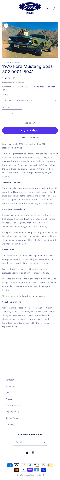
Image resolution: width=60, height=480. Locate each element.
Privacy (9, 399)
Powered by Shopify (37, 475)
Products (5, 95)
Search (9, 392)
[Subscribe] (44, 442)
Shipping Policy (12, 411)
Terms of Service (13, 405)
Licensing (10, 424)
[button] (6, 8)
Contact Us (10, 380)
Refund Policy (12, 418)
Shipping (5, 82)
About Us (10, 386)
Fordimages (25, 475)
